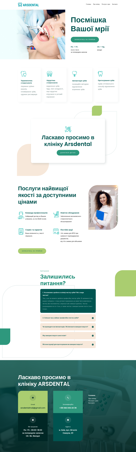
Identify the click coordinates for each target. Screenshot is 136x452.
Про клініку (96, 4)
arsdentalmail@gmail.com (32, 408)
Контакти (114, 4)
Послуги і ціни (106, 4)
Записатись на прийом (84, 39)
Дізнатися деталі (68, 152)
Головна (88, 4)
